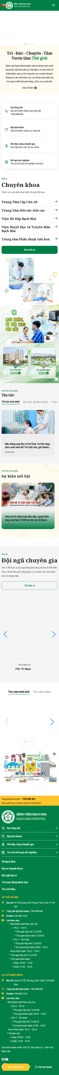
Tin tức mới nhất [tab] (11, 401)
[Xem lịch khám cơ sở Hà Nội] (15, 362)
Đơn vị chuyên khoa (12, 868)
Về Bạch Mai (8, 861)
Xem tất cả (29, 249)
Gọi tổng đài (17, 1067)
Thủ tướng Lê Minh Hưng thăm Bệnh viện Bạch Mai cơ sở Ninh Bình (20, 731)
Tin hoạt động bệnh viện (15, 882)
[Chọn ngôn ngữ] (4, 5)
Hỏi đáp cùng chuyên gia (22, 144)
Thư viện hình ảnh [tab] (19, 692)
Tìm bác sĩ (29, 585)
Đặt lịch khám (45, 1067)
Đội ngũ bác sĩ (9, 875)
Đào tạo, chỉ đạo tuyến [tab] (35, 401)
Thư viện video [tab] (42, 692)
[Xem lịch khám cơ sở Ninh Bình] (43, 362)
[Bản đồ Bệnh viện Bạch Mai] (29, 765)
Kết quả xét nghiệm (20, 160)
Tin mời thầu (8, 889)
